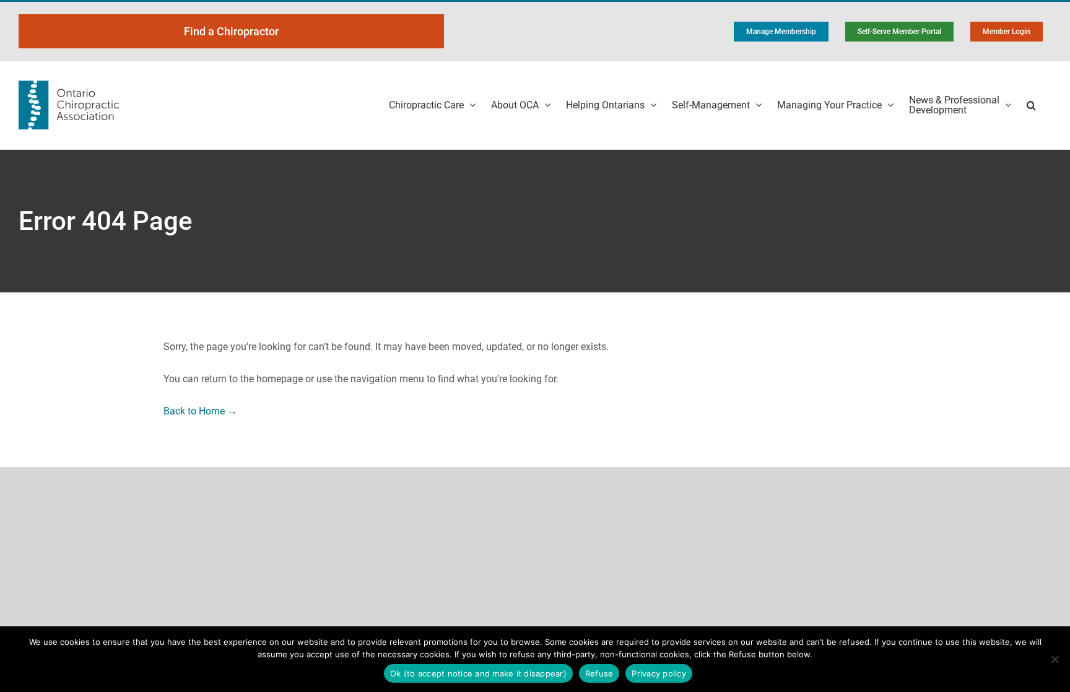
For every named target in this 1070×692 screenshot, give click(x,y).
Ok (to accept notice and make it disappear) (478, 673)
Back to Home (194, 411)
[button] (1031, 105)
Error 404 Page (106, 221)
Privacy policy (659, 673)
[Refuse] (1054, 659)
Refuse (599, 673)
